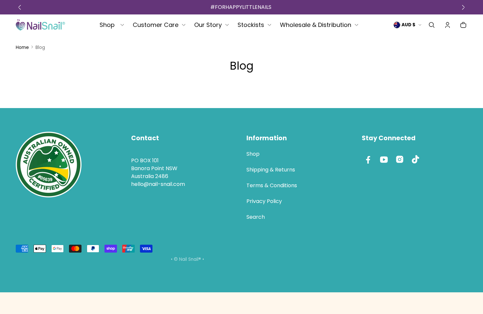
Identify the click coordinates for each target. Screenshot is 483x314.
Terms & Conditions (271, 185)
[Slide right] (463, 7)
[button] (432, 25)
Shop (253, 154)
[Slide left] (19, 7)
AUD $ (408, 25)
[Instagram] (399, 159)
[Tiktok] (415, 159)
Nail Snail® (190, 259)
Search (255, 217)
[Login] (447, 25)
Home (22, 47)
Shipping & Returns (270, 169)
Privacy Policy (264, 201)
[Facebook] (368, 159)
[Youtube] (384, 159)
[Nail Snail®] (40, 24)
